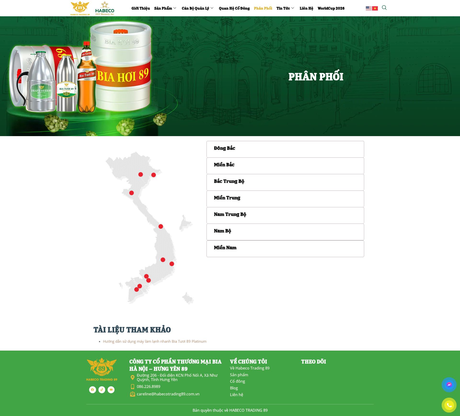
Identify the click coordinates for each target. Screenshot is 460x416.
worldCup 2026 (331, 8)
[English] (369, 8)
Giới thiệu (141, 8)
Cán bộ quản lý (195, 8)
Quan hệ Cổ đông (234, 8)
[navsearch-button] (384, 8)
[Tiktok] (101, 389)
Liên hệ (306, 8)
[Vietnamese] (375, 8)
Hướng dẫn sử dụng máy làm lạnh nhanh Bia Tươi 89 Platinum (155, 341)
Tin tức (283, 8)
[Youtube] (111, 389)
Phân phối (263, 8)
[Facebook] (92, 389)
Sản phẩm (163, 8)
